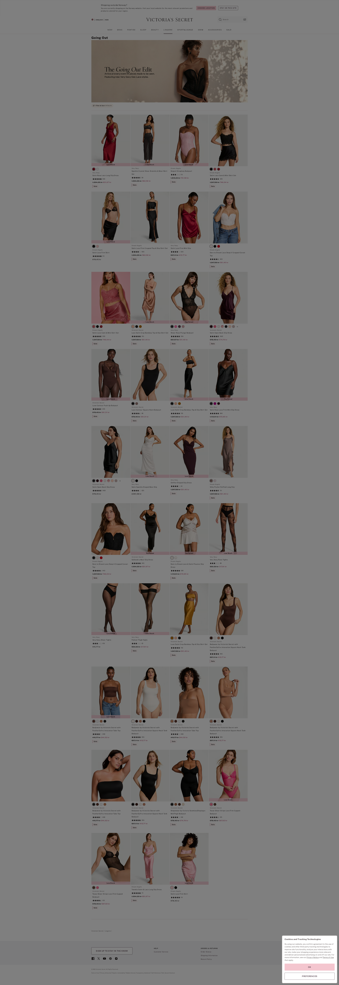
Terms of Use (328, 957)
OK (309, 967)
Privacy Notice (313, 957)
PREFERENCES (309, 976)
